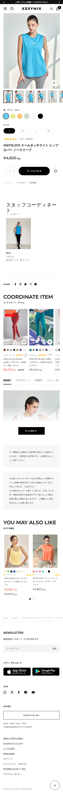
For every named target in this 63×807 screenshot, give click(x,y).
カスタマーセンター (31, 715)
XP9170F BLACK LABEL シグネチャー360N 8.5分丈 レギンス (40, 362)
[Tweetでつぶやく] (25, 284)
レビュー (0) (52, 380)
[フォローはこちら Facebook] (18, 692)
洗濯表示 (39, 380)
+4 (24, 350)
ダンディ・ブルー (14, 571)
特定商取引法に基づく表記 (14, 769)
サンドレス (5, 571)
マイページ (7, 759)
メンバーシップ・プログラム (15, 764)
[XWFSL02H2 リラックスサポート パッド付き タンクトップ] (16, 551)
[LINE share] (35, 284)
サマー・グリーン (43, 571)
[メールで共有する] (30, 284)
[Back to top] (55, 786)
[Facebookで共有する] (15, 284)
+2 (23, 571)
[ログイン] (51, 8)
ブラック (49, 571)
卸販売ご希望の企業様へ (13, 739)
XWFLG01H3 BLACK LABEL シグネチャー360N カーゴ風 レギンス (14, 362)
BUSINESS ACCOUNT (13, 744)
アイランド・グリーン (8, 571)
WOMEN (15, 618)
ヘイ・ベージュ (17, 571)
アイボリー (46, 571)
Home (5, 618)
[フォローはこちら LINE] (25, 692)
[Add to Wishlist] (56, 171)
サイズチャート (23, 380)
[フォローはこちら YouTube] (33, 692)
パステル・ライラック (37, 571)
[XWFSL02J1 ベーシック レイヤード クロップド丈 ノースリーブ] (45, 551)
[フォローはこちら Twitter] (12, 692)
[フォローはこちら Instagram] (4, 692)
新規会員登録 (8, 754)
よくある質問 (8, 749)
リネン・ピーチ (20, 571)
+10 (51, 350)
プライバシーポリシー (12, 774)
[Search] (12, 8)
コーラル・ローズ (34, 571)
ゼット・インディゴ (11, 571)
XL (48, 130)
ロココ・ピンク (40, 571)
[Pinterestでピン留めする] (20, 284)
